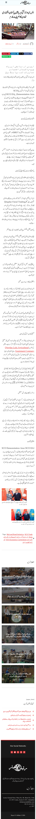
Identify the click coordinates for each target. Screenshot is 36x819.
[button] (28, 54)
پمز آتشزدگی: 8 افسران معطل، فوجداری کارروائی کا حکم (18, 597)
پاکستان (9, 569)
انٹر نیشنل (17, 44)
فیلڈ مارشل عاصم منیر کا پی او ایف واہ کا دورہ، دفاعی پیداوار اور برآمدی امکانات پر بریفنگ (18, 655)
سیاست (14, 607)
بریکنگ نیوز (4, 569)
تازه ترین (9, 588)
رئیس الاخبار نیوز (20, 582)
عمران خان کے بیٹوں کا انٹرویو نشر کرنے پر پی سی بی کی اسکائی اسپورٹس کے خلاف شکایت (18, 615)
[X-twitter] (18, 752)
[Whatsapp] (12, 752)
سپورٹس (15, 666)
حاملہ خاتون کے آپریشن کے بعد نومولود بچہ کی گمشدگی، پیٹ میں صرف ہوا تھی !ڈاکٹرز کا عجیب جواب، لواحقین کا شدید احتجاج (18, 635)
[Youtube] (15, 752)
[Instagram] (21, 752)
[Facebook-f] (24, 752)
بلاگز (3, 626)
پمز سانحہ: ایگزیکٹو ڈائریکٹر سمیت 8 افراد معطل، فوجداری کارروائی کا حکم (18, 577)
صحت (3, 588)
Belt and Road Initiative (15, 534)
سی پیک (24, 542)
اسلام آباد (20, 588)
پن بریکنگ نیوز (14, 588)
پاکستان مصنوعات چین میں (14, 537)
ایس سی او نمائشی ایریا (24, 537)
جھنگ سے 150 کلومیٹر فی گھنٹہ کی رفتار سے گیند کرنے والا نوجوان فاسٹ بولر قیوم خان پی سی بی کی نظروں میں (18, 675)
